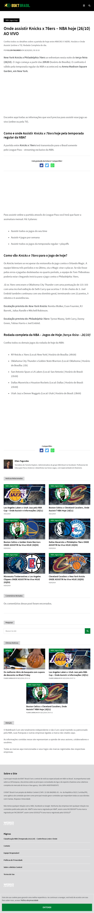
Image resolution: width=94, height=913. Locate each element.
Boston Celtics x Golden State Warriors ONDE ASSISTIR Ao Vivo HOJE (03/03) (22, 544)
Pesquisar (87, 631)
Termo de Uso (9, 874)
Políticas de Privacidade (13, 860)
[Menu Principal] (84, 6)
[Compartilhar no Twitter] (47, 165)
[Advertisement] (47, 94)
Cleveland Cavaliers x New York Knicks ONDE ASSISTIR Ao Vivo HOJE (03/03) (67, 578)
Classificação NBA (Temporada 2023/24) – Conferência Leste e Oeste (30, 839)
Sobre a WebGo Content (13, 867)
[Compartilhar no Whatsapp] (52, 165)
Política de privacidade (29, 900)
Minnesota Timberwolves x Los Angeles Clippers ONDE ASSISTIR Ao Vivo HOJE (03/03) (22, 579)
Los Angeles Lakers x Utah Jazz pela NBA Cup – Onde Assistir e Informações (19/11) (23, 509)
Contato (7, 846)
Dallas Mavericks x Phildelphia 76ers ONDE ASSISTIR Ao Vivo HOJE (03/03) (69, 544)
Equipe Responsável (11, 853)
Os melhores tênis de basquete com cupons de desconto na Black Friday (24, 674)
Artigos (8, 650)
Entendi (47, 907)
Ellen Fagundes (14, 50)
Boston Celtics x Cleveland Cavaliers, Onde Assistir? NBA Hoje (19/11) (69, 509)
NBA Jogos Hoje (12, 20)
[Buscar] (89, 6)
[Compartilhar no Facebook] (41, 165)
